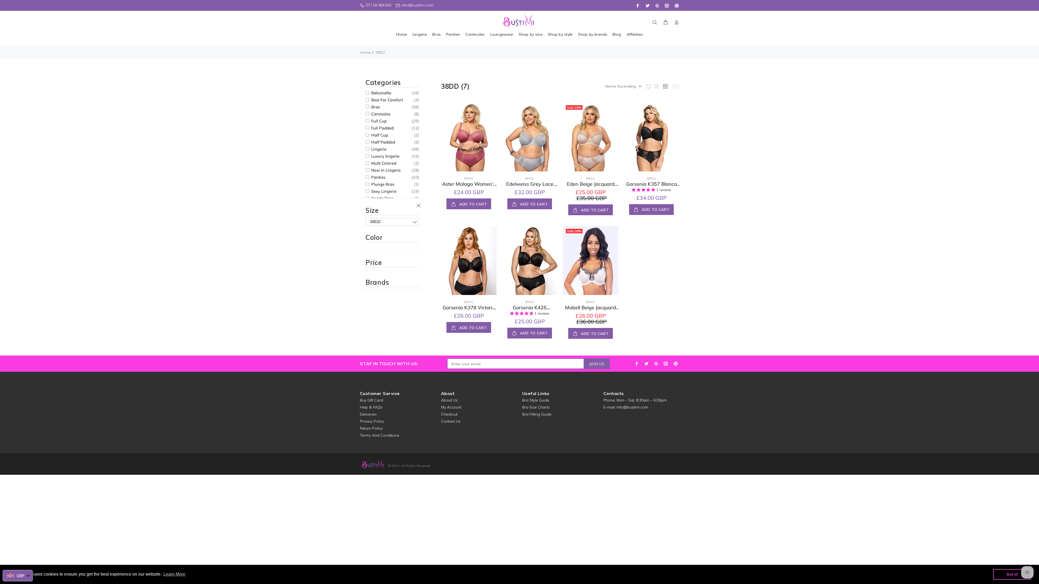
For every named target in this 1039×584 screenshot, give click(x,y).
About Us (449, 400)
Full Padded (382, 128)
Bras (375, 107)
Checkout (449, 414)
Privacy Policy (372, 421)
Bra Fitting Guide (536, 414)
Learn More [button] (174, 574)
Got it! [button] (1012, 574)
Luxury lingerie (384, 156)
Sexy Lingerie (383, 191)
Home (365, 52)
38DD (380, 52)
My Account (451, 407)
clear (419, 206)
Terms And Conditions (379, 435)
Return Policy (371, 428)
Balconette (380, 92)
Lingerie (378, 149)
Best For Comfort (386, 99)
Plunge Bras (382, 184)
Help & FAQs (371, 407)
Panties (377, 177)
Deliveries (368, 414)
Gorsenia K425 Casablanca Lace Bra (529, 310)
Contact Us (451, 421)
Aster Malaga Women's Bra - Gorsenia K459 (469, 187)
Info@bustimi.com (632, 407)
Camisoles (380, 114)
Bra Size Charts (536, 407)
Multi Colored (383, 163)
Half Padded (382, 142)
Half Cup (379, 135)
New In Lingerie (385, 170)
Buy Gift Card (371, 400)
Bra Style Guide (535, 400)
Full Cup (378, 121)
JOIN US (597, 363)
